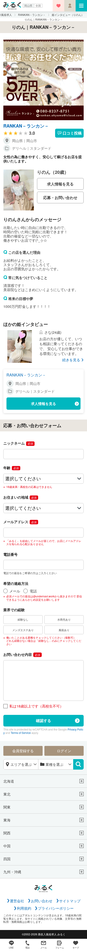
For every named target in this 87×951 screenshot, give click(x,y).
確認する (43, 720)
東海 (6, 820)
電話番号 (10, 554)
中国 (6, 846)
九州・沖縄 (12, 872)
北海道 (8, 781)
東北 (6, 794)
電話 (33, 591)
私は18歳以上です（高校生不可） (36, 706)
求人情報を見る (60, 184)
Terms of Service (21, 733)
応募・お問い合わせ (60, 197)
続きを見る (71, 360)
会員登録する (23, 750)
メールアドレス (20, 521)
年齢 (11, 467)
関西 (6, 833)
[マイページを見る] (70, 5)
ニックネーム (18, 443)
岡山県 (28, 5)
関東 (6, 807)
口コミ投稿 (72, 133)
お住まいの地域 (20, 497)
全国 (38, 5)
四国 (6, 859)
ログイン (64, 750)
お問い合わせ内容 (21, 654)
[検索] (78, 764)
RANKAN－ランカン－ (26, 126)
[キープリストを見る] (58, 5)
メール (14, 591)
